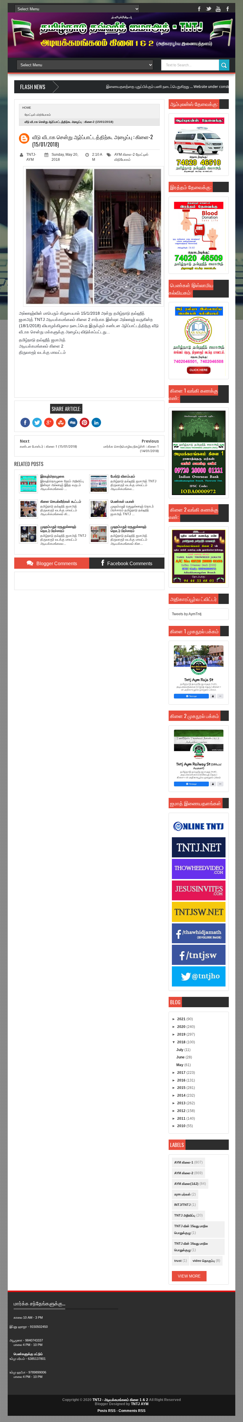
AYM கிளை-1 (183, 1162)
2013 (181, 1103)
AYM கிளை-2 (124, 154)
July (180, 1050)
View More (189, 1276)
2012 (181, 1111)
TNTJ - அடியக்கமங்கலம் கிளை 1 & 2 (120, 1400)
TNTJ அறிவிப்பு (184, 1215)
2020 (181, 1027)
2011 (181, 1118)
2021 (181, 1019)
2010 (181, 1126)
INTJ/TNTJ (182, 1204)
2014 (181, 1095)
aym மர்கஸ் (182, 1194)
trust (178, 1260)
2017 (181, 1073)
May (180, 1065)
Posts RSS (106, 1411)
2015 (181, 1088)
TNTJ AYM (139, 1404)
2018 (181, 1042)
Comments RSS (132, 1411)
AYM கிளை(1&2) (186, 1183)
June (181, 1057)
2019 (181, 1034)
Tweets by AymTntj (187, 614)
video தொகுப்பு (204, 1260)
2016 (181, 1080)
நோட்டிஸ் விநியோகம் (38, 114)
